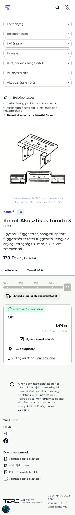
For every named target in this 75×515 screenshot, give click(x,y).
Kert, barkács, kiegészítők (25, 63)
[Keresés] (57, 7)
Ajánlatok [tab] (11, 270)
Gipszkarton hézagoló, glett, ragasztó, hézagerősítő (30, 109)
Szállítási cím (45, 358)
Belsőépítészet (17, 34)
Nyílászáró (14, 43)
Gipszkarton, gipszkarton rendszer (28, 103)
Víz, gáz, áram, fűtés (21, 82)
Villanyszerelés (17, 73)
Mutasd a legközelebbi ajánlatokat (34, 295)
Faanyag (13, 53)
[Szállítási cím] (67, 7)
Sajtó (6, 433)
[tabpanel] (37, 322)
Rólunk (7, 426)
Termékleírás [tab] (35, 270)
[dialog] (6, 509)
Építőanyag (15, 24)
